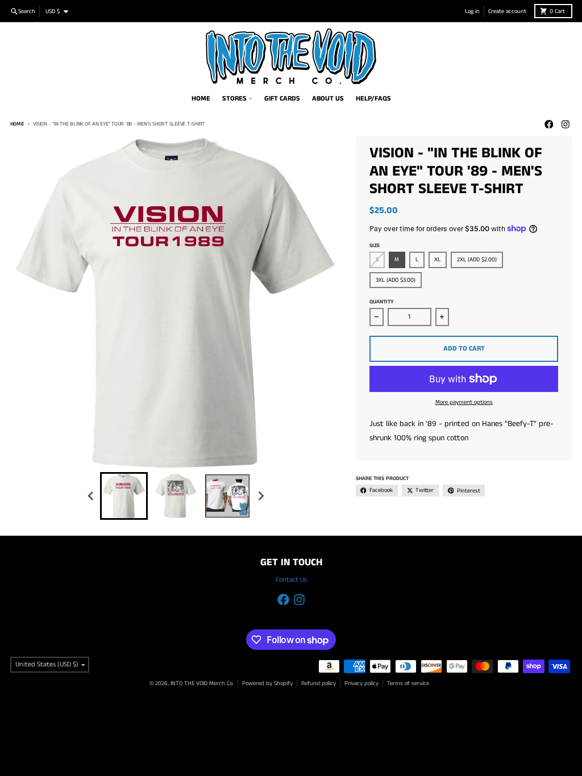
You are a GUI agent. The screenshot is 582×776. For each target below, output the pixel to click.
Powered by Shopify (267, 683)
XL (437, 260)
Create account (507, 11)
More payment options (464, 402)
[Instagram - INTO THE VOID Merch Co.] (565, 124)
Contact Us (291, 580)
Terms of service (408, 683)
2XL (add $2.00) (477, 260)
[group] (124, 496)
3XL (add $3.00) (395, 280)
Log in (472, 11)
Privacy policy (361, 683)
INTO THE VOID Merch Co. (202, 683)
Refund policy (318, 683)
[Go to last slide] (91, 496)
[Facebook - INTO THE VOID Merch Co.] (548, 124)
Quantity (381, 302)
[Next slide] (260, 496)
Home (17, 124)
